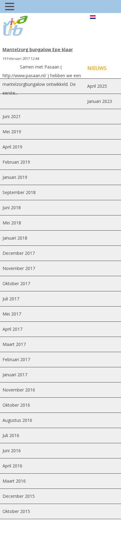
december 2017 (18, 253)
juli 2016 (10, 435)
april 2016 (12, 466)
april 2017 (12, 329)
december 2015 (18, 496)
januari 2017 (14, 375)
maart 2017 (14, 344)
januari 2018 (14, 238)
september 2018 (19, 192)
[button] (10, 7)
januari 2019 (14, 177)
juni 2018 (11, 207)
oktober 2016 (16, 405)
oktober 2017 (16, 283)
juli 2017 (10, 299)
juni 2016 (11, 450)
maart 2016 (14, 481)
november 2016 (18, 390)
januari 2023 (99, 101)
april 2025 (97, 86)
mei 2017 (11, 314)
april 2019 (12, 147)
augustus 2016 (17, 420)
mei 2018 (11, 223)
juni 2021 (11, 116)
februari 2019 (16, 162)
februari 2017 (16, 359)
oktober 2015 (16, 511)
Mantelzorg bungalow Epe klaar (37, 49)
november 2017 (18, 268)
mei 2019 (11, 132)
